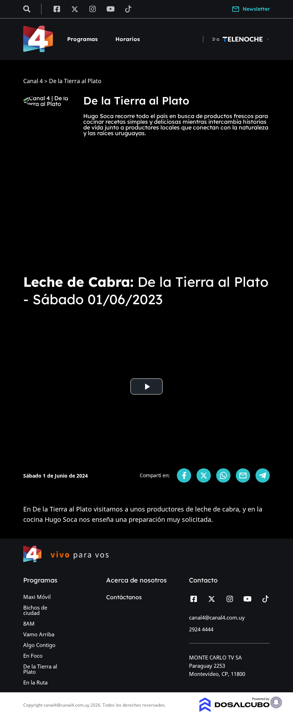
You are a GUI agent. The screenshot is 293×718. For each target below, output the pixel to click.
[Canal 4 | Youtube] (110, 8)
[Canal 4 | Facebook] (56, 8)
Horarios (127, 39)
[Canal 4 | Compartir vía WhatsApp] (223, 475)
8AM (29, 623)
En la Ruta (35, 682)
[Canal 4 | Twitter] (74, 8)
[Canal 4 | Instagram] (92, 8)
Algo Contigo (39, 644)
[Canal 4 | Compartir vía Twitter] (204, 475)
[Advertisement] (146, 213)
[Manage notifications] (276, 702)
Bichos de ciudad (35, 610)
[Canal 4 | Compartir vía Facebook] (184, 475)
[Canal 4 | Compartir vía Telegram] (262, 475)
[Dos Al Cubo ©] (234, 709)
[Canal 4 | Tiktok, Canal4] (128, 8)
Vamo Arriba (38, 634)
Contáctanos (124, 597)
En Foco (33, 655)
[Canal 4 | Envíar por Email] (243, 475)
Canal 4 (33, 81)
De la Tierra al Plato (40, 669)
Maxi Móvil (37, 596)
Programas (82, 39)
